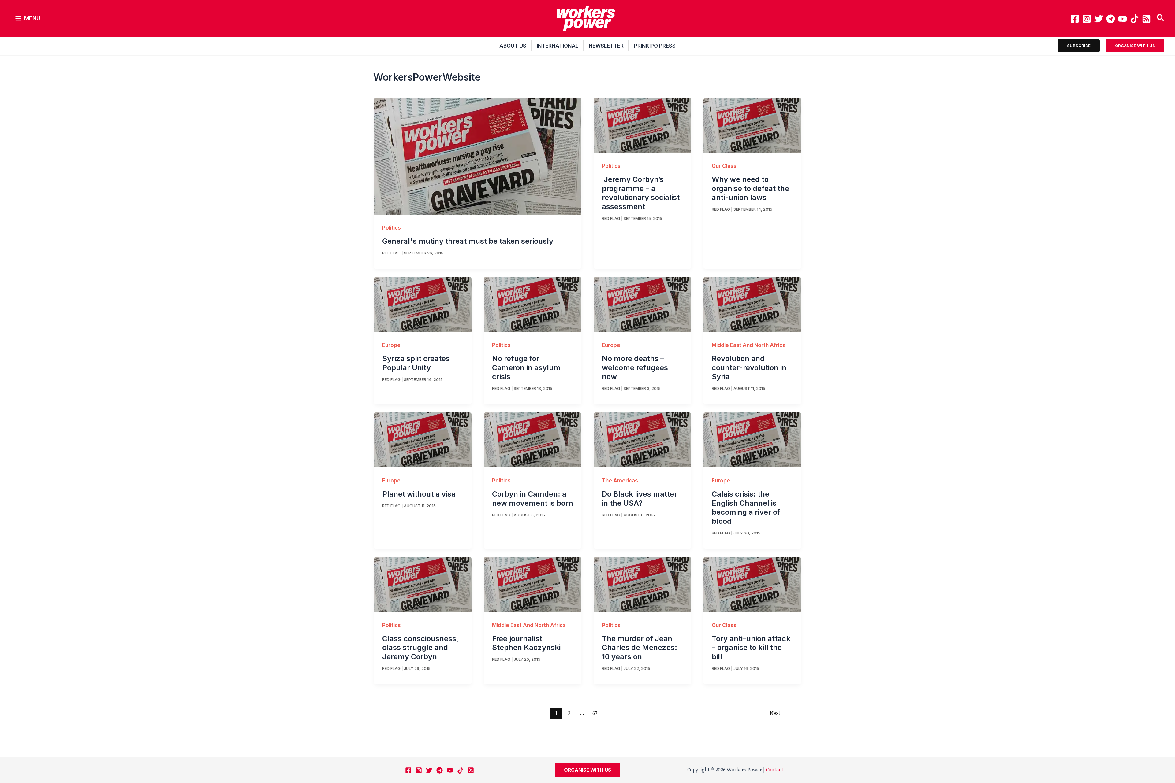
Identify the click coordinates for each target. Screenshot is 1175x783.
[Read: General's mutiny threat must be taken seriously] (477, 155)
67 (594, 713)
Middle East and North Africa (748, 345)
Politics (391, 228)
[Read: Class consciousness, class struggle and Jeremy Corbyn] (423, 584)
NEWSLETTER (606, 46)
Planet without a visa (419, 493)
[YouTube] (1122, 18)
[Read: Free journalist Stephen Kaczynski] (532, 584)
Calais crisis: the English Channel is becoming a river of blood (746, 507)
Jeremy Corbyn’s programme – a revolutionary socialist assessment (641, 193)
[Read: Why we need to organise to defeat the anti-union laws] (752, 124)
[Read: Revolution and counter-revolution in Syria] (752, 304)
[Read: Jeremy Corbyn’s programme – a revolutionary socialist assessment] (642, 124)
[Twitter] (1098, 18)
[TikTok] (1134, 18)
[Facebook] (1074, 18)
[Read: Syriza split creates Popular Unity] (423, 304)
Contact (774, 769)
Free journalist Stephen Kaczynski (526, 643)
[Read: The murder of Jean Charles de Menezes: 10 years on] (642, 584)
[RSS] (1146, 18)
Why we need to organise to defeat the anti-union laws (750, 188)
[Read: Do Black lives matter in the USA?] (642, 439)
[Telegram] (1110, 18)
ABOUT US (512, 46)
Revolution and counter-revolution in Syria (749, 367)
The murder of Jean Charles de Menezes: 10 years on (639, 647)
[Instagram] (1086, 18)
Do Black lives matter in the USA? (639, 498)
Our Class (724, 166)
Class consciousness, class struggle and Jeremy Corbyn (420, 647)
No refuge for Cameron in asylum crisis (526, 367)
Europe (391, 345)
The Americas (620, 481)
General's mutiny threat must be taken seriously (467, 241)
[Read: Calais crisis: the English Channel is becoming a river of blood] (752, 439)
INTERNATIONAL (557, 46)
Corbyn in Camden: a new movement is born (532, 498)
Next (778, 713)
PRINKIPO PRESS (655, 46)
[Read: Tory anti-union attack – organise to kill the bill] (752, 584)
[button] (1161, 18)
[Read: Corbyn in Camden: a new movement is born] (532, 439)
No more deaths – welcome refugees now (635, 367)
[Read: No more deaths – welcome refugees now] (642, 304)
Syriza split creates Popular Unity (416, 363)
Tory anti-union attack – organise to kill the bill (751, 647)
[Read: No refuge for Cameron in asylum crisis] (532, 304)
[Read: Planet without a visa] (423, 439)
